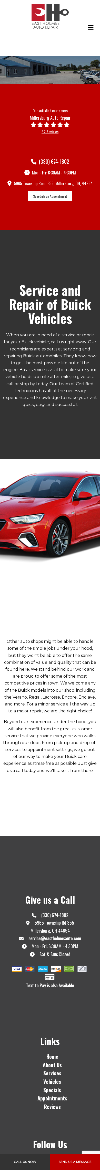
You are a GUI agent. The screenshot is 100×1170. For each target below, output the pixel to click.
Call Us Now (25, 1162)
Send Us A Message (75, 1162)
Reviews (52, 1106)
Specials (52, 1090)
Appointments (52, 1098)
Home (52, 1056)
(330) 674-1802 (53, 161)
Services (52, 1073)
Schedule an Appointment (50, 196)
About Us (52, 1065)
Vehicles (52, 1081)
